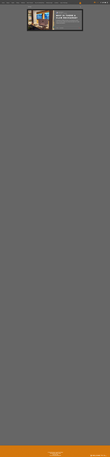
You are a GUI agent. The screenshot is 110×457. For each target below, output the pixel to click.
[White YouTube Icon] (105, 2)
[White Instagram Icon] (107, 2)
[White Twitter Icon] (103, 2)
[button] (80, 3)
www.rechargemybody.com (55, 455)
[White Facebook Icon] (101, 2)
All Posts (29, 6)
